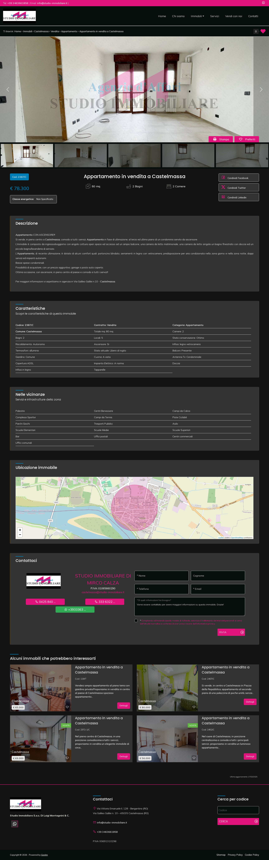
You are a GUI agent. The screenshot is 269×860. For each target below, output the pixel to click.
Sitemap (221, 854)
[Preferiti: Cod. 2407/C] (194, 707)
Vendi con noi (233, 16)
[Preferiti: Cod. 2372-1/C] (67, 758)
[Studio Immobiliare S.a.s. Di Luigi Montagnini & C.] (19, 15)
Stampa (226, 139)
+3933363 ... (76, 609)
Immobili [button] (196, 16)
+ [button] (20, 530)
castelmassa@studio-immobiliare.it (103, 592)
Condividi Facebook (237, 178)
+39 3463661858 (107, 831)
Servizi (214, 16)
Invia (222, 632)
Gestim (44, 855)
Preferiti (251, 139)
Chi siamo (178, 16)
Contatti (253, 16)
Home (162, 16)
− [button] (20, 535)
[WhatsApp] (263, 3)
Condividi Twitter (236, 187)
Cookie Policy (252, 854)
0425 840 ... (47, 602)
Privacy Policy (235, 854)
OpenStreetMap (237, 537)
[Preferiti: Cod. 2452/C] (194, 758)
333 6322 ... (106, 602)
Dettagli (124, 705)
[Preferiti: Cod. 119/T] (67, 707)
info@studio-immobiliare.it (112, 822)
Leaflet (221, 537)
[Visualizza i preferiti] (263, 32)
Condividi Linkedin (236, 197)
